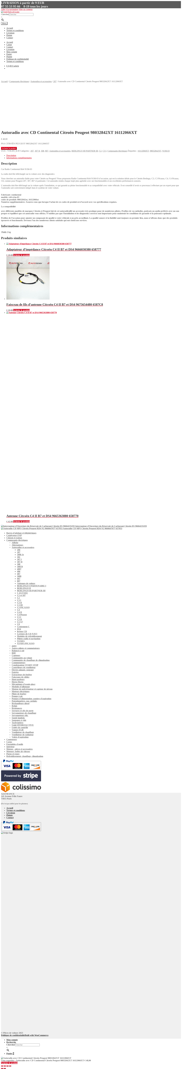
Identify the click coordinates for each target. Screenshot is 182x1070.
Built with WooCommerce (36, 1035)
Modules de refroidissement (29, 636)
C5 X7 (20, 622)
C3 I (104, 151)
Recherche (11, 1042)
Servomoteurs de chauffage (24, 713)
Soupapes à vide (19, 720)
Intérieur (10, 747)
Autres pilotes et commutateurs (26, 648)
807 (46, 151)
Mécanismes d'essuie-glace (23, 684)
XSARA (21, 641)
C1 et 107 (21, 595)
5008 (19, 576)
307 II (37, 151)
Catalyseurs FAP (14, 535)
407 (18, 574)
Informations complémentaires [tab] (19, 158)
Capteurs (16, 655)
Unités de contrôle (20, 727)
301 (18, 557)
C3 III (20, 605)
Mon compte (11, 52)
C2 (100, 151)
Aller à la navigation (9, 9)
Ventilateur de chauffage (23, 732)
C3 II (19, 602)
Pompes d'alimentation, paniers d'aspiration (31, 699)
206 (18, 550)
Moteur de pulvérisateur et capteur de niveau (32, 689)
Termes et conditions (15, 30)
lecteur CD (22, 631)
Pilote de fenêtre (19, 694)
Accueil (9, 28)
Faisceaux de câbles (20, 677)
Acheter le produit (9, 148)
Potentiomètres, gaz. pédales (24, 701)
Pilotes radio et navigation (28, 638)
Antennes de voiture (26, 583)
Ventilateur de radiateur (23, 735)
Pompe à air (17, 696)
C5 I (19, 617)
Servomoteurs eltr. (20, 715)
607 (18, 578)
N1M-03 (166, 151)
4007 (19, 569)
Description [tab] (11, 155)
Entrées (15, 672)
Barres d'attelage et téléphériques (21, 533)
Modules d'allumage (21, 687)
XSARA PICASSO (25, 643)
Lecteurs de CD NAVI (27, 634)
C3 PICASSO (23, 607)
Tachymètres (17, 723)
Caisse (9, 44)
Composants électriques (19, 81)
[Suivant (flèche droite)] (5, 1068)
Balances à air (18, 650)
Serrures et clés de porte (22, 711)
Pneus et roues (12, 754)
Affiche (15, 542)
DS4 (19, 629)
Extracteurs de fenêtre (22, 675)
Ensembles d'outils (14, 744)
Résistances (17, 708)
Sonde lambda (18, 718)
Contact (9, 38)
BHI (14, 653)
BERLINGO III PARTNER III (85, 151)
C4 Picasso (22, 614)
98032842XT (155, 151)
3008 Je (20, 554)
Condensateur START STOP (25, 665)
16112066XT (143, 151)
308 (42, 151)
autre (14, 646)
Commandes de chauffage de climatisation (31, 660)
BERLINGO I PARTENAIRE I (31, 586)
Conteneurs (11, 739)
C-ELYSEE (22, 593)
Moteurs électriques (20, 691)
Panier (9, 54)
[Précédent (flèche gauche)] (2, 1068)
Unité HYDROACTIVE (23, 725)
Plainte (9, 35)
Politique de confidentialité (17, 59)
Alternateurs (17, 545)
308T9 (20, 566)
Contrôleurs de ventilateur (24, 667)
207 (54, 81)
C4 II (19, 612)
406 (18, 571)
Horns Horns (17, 682)
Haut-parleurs (18, 679)
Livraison (10, 33)
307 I (19, 559)
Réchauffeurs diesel (20, 703)
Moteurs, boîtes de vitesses (18, 751)
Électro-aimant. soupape (23, 670)
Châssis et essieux (14, 538)
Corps (9, 742)
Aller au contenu (26, 9)
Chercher (5, 14)
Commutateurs (18, 662)
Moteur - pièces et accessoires (19, 749)
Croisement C (23, 626)
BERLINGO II (24, 588)
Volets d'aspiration (20, 737)
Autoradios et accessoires (41, 81)
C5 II (19, 619)
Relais (14, 706)
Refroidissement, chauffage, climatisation (24, 756)
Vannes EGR (18, 730)
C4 (18, 610)
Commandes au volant (22, 658)
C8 (18, 624)
